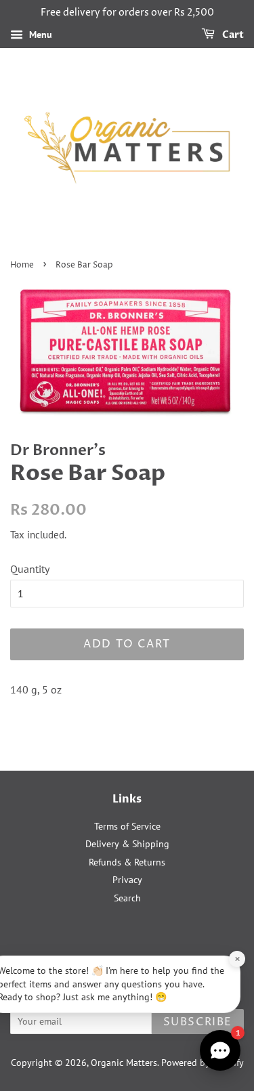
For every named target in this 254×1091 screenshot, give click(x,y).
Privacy (127, 880)
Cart (232, 34)
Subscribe (197, 1021)
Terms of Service (127, 826)
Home (22, 265)
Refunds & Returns (127, 862)
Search (127, 898)
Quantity (29, 569)
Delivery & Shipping (127, 844)
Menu (39, 34)
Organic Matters (124, 1062)
